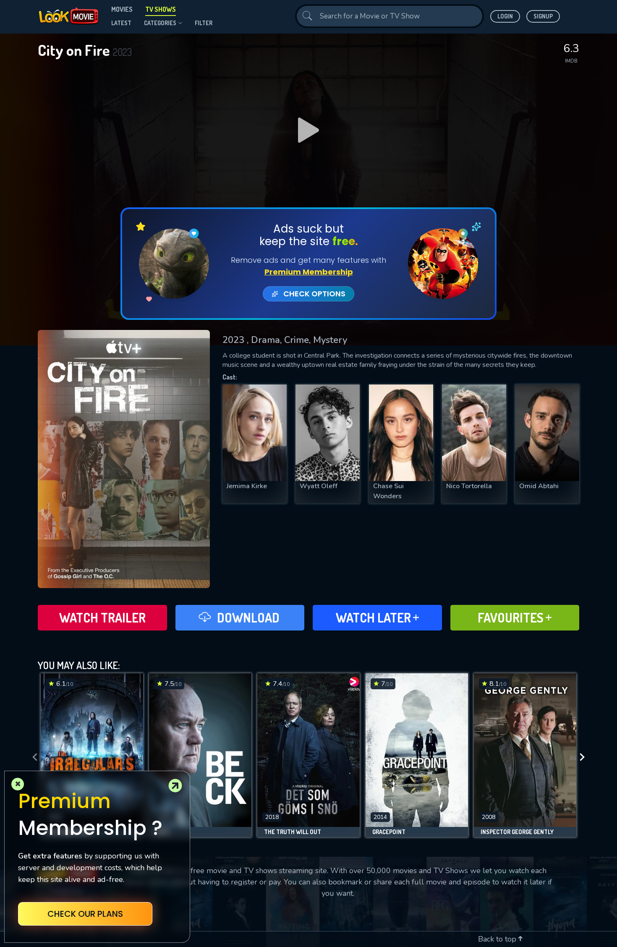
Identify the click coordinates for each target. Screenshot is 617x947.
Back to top (498, 939)
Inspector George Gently (517, 832)
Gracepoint (388, 832)
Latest (121, 22)
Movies (122, 9)
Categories (160, 22)
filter (203, 22)
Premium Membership (308, 272)
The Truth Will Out (292, 832)
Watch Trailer (102, 617)
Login (505, 16)
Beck (162, 832)
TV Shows (160, 9)
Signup (543, 16)
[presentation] (32, 757)
